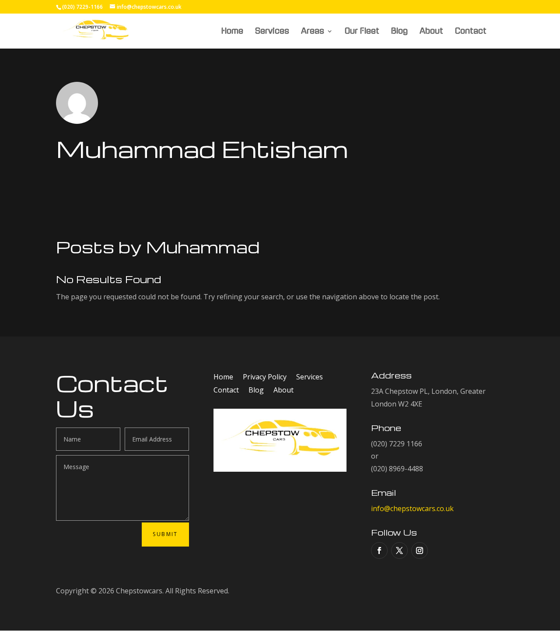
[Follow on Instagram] (419, 550)
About (431, 31)
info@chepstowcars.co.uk (412, 508)
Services (272, 31)
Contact (470, 31)
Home (232, 31)
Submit (165, 534)
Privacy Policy (265, 378)
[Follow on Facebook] (379, 550)
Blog (399, 31)
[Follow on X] (399, 550)
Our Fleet (362, 31)
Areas (312, 31)
